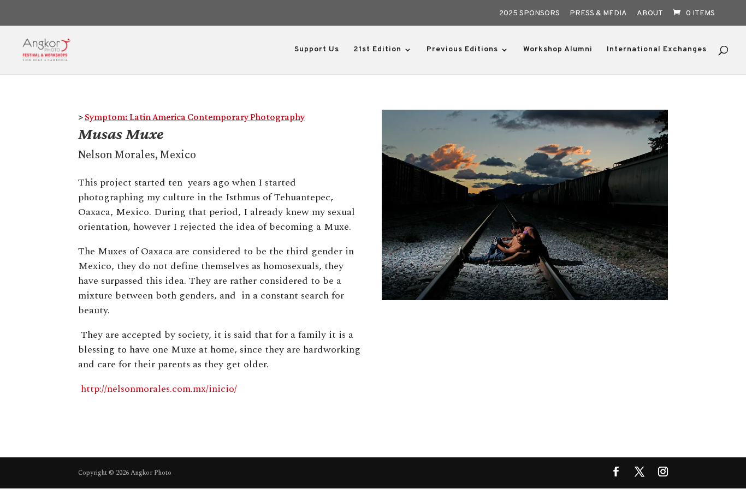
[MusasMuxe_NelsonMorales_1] (525, 300)
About (650, 14)
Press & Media (598, 14)
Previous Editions (462, 50)
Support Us (316, 50)
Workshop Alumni (558, 50)
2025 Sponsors (529, 14)
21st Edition (377, 50)
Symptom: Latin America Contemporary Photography (195, 116)
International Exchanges (657, 50)
